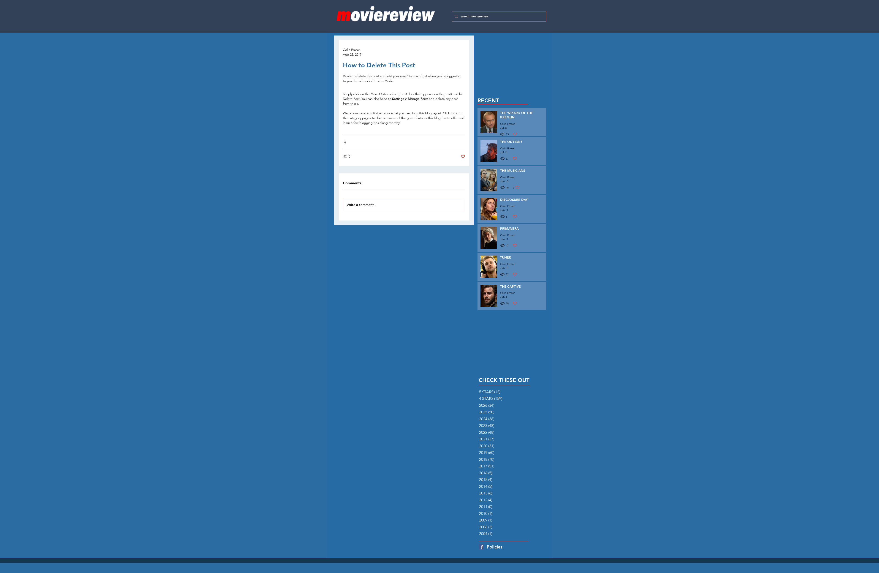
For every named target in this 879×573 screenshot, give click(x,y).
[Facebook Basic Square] (481, 546)
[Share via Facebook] (345, 142)
